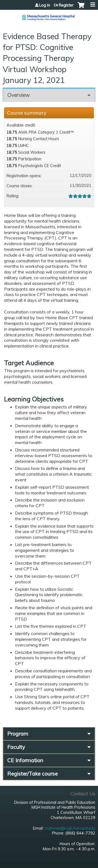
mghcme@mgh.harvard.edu (70, 828)
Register (66, 5)
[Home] (49, 15)
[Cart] (81, 8)
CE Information (25, 760)
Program (17, 733)
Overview (18, 95)
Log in (44, 5)
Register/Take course (32, 773)
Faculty (16, 747)
